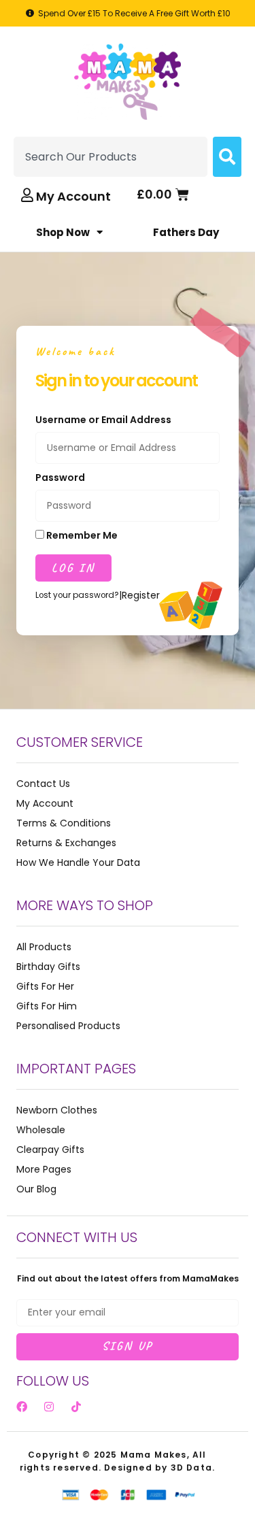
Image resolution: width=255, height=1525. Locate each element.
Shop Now (63, 232)
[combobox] (110, 157)
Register (141, 595)
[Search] (227, 157)
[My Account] (27, 195)
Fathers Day (186, 232)
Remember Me (81, 535)
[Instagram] (49, 1406)
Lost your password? (77, 595)
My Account (73, 196)
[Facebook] (21, 1406)
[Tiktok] (76, 1406)
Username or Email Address (103, 419)
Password (60, 477)
